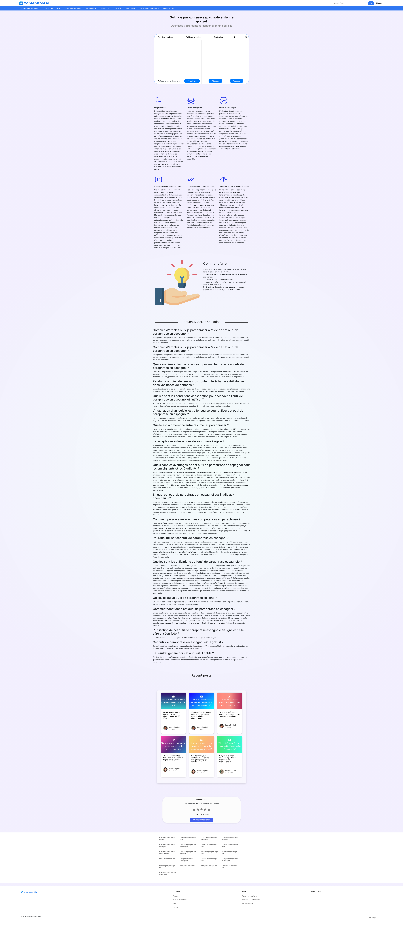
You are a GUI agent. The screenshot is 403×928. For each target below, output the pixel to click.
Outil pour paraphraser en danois (209, 838)
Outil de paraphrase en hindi (230, 845)
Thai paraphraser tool (187, 866)
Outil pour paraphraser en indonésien (167, 852)
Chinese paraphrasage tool (188, 838)
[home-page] (34, 3)
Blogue (379, 3)
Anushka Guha (230, 771)
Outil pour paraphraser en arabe (167, 838)
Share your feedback (201, 820)
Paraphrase (192, 81)
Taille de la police (193, 37)
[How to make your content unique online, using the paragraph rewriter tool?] (201, 744)
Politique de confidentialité (251, 900)
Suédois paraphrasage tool (167, 867)
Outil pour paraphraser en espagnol (229, 860)
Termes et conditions (180, 900)
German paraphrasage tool (209, 845)
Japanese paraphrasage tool (209, 852)
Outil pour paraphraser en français (188, 845)
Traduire (236, 81)
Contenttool (37, 916)
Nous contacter (247, 903)
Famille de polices (165, 37)
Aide (174, 903)
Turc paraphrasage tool (209, 866)
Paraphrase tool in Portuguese (186, 860)
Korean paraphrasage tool (229, 852)
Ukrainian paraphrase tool (229, 867)
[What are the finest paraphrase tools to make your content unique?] (229, 701)
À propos (176, 896)
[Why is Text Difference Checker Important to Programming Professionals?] (229, 744)
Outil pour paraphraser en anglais (167, 845)
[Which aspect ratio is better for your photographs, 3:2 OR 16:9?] (173, 701)
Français (373, 918)
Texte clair (218, 37)
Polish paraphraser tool (167, 859)
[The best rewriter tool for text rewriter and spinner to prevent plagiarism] (173, 744)
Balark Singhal (174, 727)
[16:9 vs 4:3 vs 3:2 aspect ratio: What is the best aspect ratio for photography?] (201, 701)
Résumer (215, 81)
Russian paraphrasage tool (209, 860)
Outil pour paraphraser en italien (188, 852)
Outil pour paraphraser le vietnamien (168, 874)
